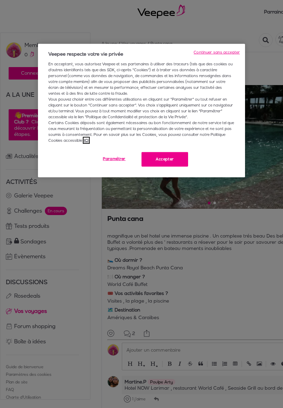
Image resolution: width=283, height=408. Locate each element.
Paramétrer (114, 158)
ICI (86, 140)
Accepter (165, 159)
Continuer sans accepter (217, 52)
